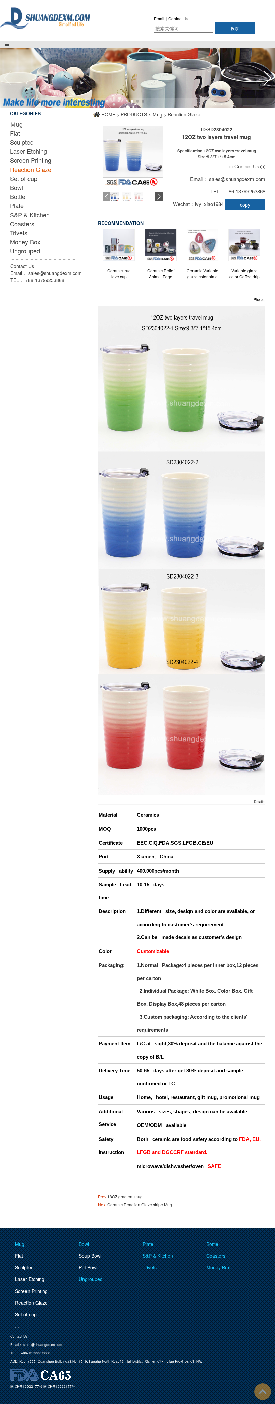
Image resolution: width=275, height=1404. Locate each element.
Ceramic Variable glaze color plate (202, 273)
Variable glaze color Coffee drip (244, 273)
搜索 (235, 28)
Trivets (19, 232)
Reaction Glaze (30, 169)
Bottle (17, 196)
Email (159, 18)
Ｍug (16, 124)
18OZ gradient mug (125, 1196)
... (17, 1326)
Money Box (25, 241)
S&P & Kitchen (30, 214)
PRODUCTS (134, 114)
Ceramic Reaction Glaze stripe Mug (139, 1204)
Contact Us (178, 18)
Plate (17, 205)
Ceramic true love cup (119, 273)
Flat (15, 133)
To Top (262, 1391)
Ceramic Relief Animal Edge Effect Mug (160, 274)
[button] (267, 78)
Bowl (16, 187)
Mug (19, 1244)
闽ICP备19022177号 (26, 1386)
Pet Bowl (88, 1267)
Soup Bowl (90, 1255)
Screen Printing (30, 160)
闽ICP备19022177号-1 (60, 1386)
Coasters (22, 223)
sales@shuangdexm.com (55, 273)
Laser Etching (28, 151)
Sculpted (22, 142)
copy (245, 204)
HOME (108, 114)
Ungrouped (25, 250)
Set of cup (23, 178)
